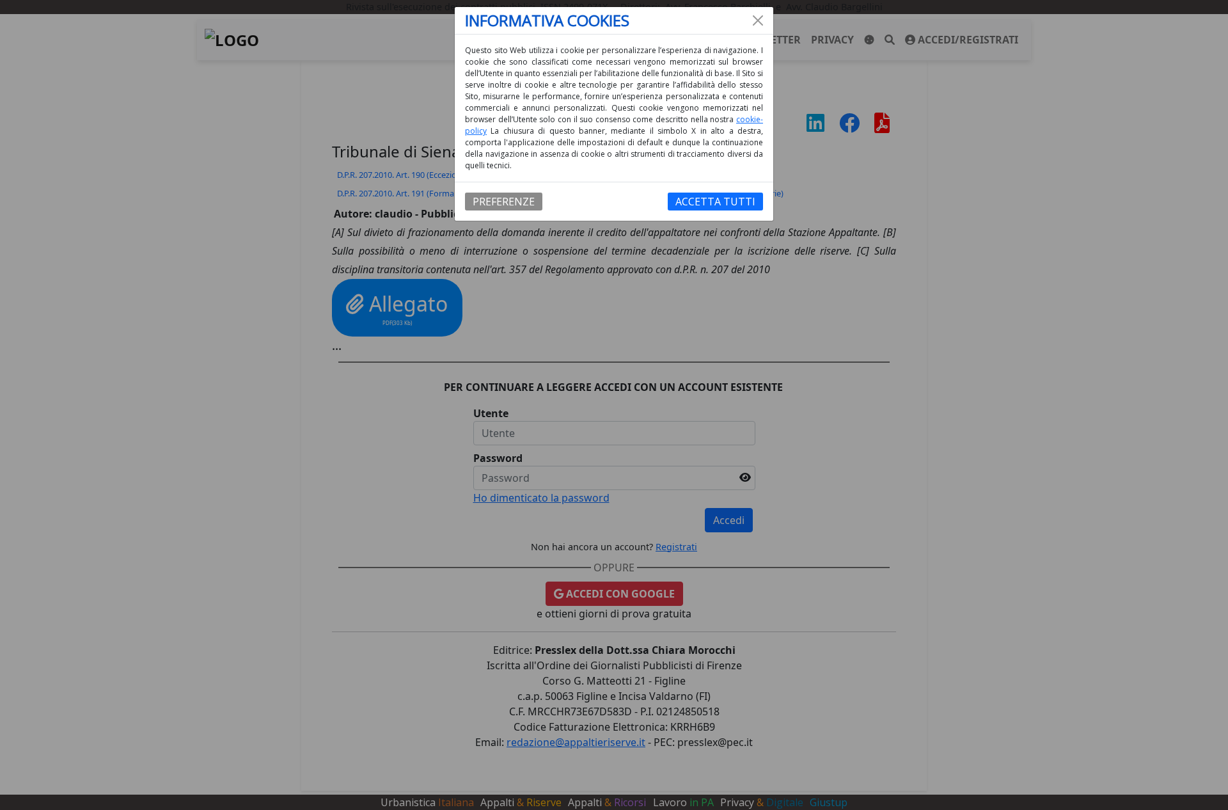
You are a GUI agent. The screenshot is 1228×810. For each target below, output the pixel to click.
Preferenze (504, 202)
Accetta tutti (715, 202)
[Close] (758, 20)
